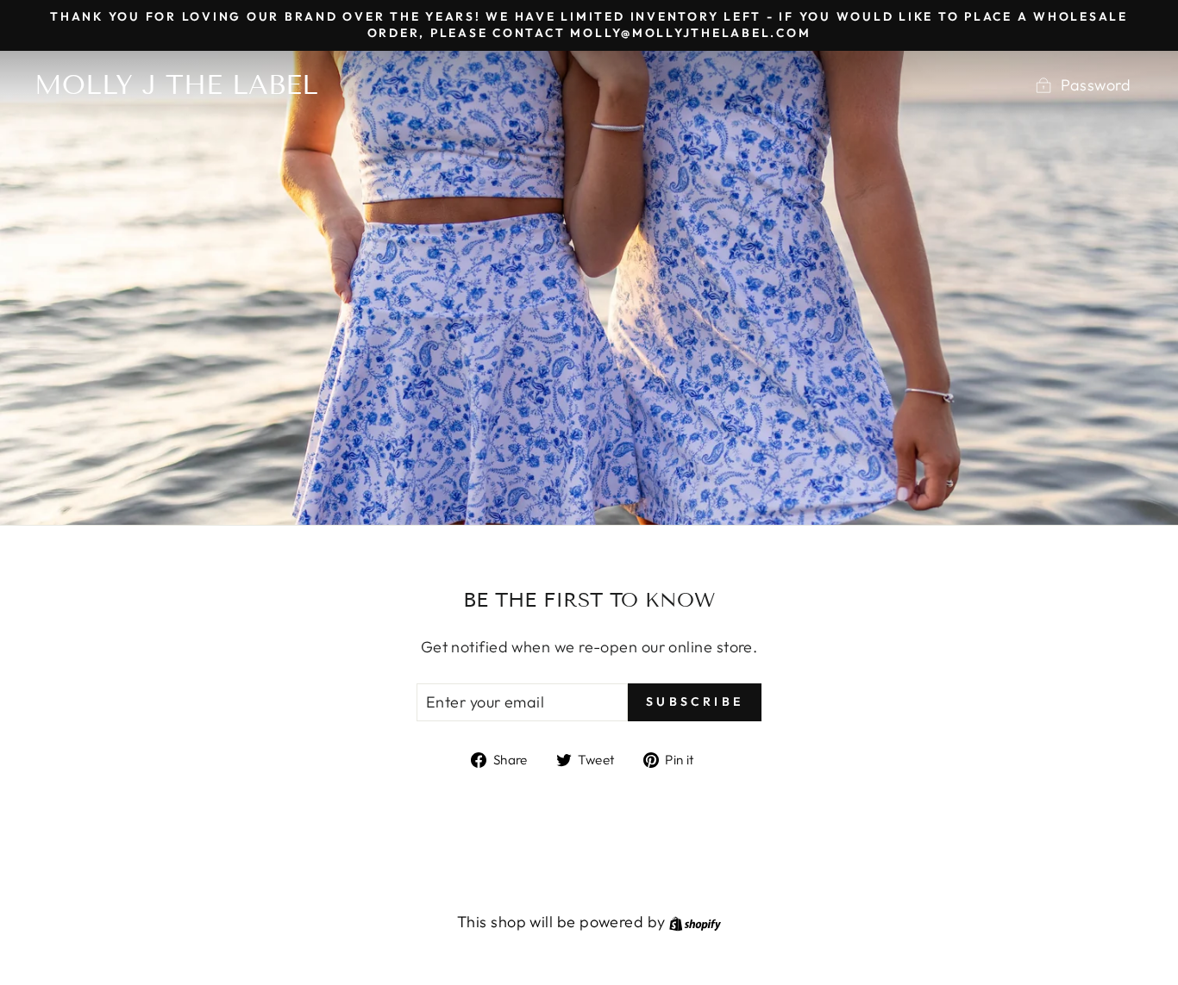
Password (1096, 85)
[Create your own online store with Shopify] (695, 922)
